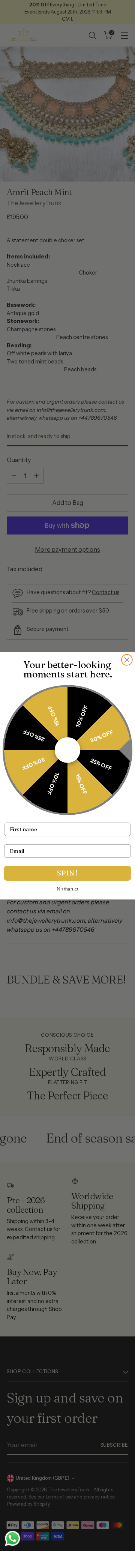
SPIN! (67, 873)
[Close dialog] (127, 659)
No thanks (68, 888)
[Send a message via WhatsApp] (12, 1538)
